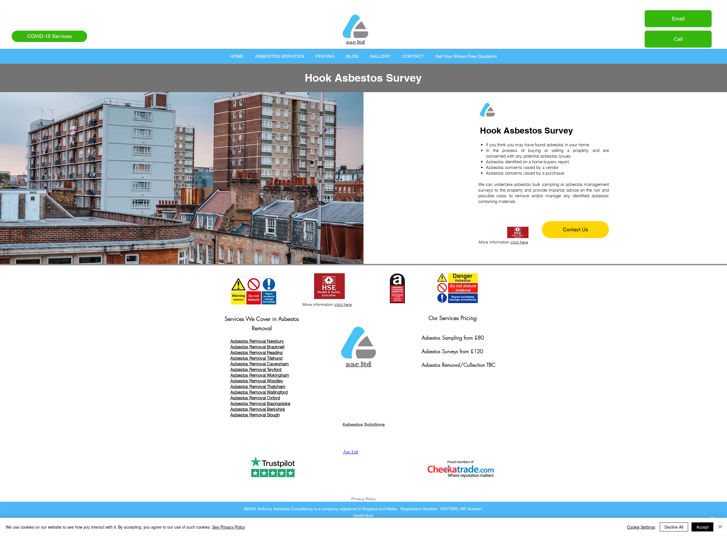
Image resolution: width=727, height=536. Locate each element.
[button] (279, 56)
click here (519, 242)
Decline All (674, 527)
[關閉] (720, 526)
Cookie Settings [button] (641, 527)
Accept (702, 527)
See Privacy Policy (228, 527)
